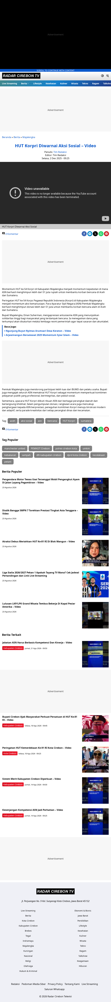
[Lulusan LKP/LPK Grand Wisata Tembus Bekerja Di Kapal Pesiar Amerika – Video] (95, 615)
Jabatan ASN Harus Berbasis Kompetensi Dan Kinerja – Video (37, 642)
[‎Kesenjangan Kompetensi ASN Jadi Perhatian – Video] (95, 821)
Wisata (74, 83)
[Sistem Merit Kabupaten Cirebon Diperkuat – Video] (95, 790)
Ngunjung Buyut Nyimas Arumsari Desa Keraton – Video (38, 330)
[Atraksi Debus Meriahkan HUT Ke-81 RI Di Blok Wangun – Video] (95, 553)
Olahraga (28, 966)
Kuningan (28, 951)
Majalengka (28, 137)
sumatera (86, 420)
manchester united (14, 448)
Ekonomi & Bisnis (83, 910)
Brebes (28, 930)
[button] (25, 83)
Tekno (85, 83)
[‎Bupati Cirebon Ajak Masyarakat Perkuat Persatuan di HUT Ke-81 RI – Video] (95, 728)
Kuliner (63, 83)
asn (40, 420)
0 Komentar (11, 234)
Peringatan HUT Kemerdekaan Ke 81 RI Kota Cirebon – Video (36, 747)
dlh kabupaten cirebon (48, 455)
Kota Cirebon (9, 753)
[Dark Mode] (102, 76)
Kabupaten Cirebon (13, 648)
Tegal (28, 935)
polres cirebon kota (66, 448)
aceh (12, 420)
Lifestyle (37, 83)
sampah (26, 455)
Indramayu (28, 940)
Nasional (28, 956)
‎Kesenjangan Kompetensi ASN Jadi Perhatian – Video (32, 809)
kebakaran (10, 455)
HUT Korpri (69, 420)
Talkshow (82, 956)
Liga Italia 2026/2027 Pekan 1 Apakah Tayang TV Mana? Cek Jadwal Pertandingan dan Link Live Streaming (40, 574)
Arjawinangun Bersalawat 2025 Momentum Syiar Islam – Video (42, 335)
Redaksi (15, 984)
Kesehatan (51, 83)
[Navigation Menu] (107, 76)
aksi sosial (26, 420)
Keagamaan (83, 961)
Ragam (95, 83)
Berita (24, 83)
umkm (86, 448)
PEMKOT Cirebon (40, 448)
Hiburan (83, 966)
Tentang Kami (72, 984)
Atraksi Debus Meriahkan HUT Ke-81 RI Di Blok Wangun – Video (38, 541)
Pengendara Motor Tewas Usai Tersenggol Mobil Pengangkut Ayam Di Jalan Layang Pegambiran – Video (41, 481)
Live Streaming (9, 83)
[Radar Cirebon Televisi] (21, 76)
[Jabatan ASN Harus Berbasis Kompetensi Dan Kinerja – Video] (95, 654)
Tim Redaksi (60, 152)
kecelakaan (99, 455)
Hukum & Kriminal (28, 971)
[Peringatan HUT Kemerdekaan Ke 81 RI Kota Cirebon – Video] (95, 759)
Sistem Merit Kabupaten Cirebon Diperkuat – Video (31, 778)
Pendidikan (82, 920)
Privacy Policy (55, 984)
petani (7, 461)
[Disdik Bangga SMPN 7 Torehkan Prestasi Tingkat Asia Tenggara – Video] (95, 522)
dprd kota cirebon (77, 455)
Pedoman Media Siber (34, 984)
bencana (52, 420)
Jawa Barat (83, 915)
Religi (28, 961)
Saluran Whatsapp (55, 989)
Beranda (6, 137)
